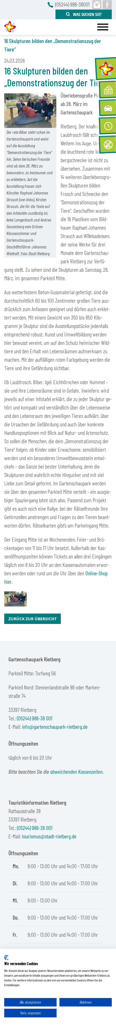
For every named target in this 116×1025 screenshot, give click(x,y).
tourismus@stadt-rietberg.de (49, 836)
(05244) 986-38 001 (34, 718)
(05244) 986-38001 (72, 4)
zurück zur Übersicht (32, 618)
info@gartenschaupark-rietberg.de (55, 726)
